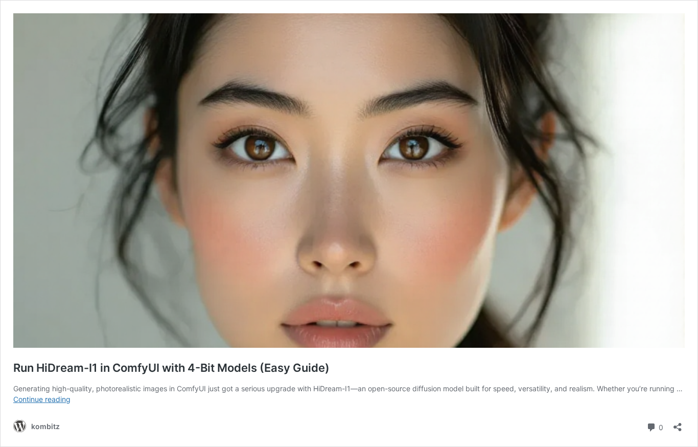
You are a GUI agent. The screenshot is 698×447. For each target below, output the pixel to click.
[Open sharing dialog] (677, 424)
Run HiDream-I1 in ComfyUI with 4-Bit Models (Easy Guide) (171, 367)
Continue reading (42, 399)
